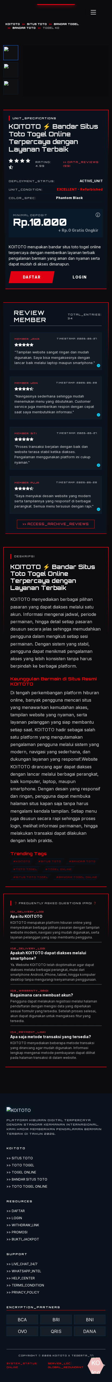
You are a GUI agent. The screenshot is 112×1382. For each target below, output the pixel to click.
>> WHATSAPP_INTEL (24, 1271)
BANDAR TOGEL (66, 24)
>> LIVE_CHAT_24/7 (22, 1264)
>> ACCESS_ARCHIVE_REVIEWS (56, 524)
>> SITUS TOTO (20, 1158)
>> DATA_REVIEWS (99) (81, 163)
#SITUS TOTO (49, 861)
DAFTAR (32, 277)
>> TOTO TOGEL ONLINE (27, 1186)
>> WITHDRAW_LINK (23, 1225)
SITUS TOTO (37, 24)
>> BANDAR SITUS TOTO (27, 1179)
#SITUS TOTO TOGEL (30, 877)
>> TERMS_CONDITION (25, 1285)
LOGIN (80, 277)
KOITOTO (12, 24)
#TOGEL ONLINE (58, 869)
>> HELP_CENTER (21, 1278)
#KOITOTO (21, 861)
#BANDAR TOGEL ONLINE (76, 877)
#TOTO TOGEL (25, 869)
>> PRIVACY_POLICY (23, 1292)
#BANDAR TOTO (82, 861)
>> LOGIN (14, 1218)
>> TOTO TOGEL (20, 1165)
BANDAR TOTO (24, 27)
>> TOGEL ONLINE (21, 1172)
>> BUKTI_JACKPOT (23, 1239)
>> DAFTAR (16, 1211)
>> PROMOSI (17, 1232)
